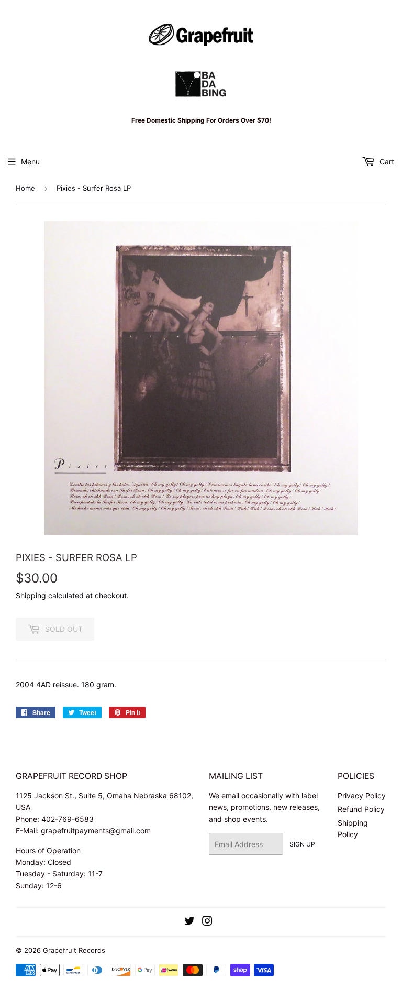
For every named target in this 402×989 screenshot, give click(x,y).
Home (25, 188)
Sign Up (302, 844)
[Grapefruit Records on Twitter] (189, 922)
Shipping (31, 595)
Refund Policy (361, 809)
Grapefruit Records (74, 950)
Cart (385, 161)
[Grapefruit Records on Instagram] (207, 922)
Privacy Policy (362, 795)
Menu (30, 161)
